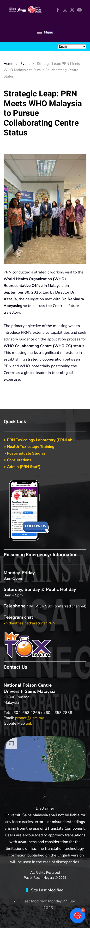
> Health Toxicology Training (29, 446)
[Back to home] (25, 9)
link (29, 723)
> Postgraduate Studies (25, 453)
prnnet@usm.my (29, 718)
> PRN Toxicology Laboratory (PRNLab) (39, 440)
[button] (45, 32)
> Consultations (17, 460)
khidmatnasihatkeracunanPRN (29, 623)
